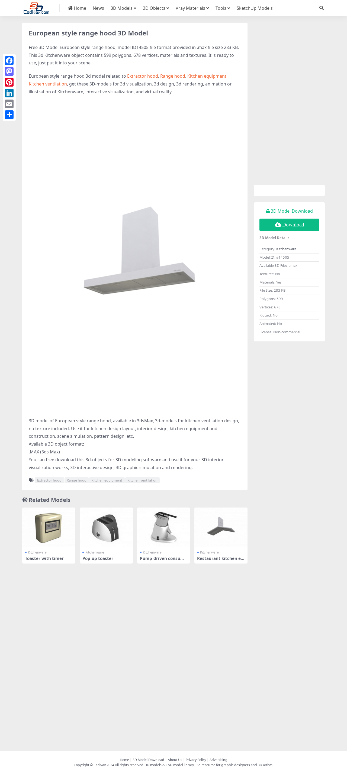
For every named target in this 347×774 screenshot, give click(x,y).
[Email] (9, 103)
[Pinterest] (9, 82)
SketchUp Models (255, 8)
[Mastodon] (9, 71)
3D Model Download (148, 759)
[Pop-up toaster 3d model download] (106, 527)
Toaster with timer (44, 558)
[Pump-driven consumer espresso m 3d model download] (163, 527)
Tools (221, 8)
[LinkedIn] (9, 93)
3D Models (122, 8)
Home (79, 8)
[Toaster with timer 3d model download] (48, 527)
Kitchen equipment (206, 76)
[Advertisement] (135, 139)
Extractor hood (142, 76)
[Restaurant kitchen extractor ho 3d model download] (221, 527)
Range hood (172, 76)
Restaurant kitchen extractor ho (220, 561)
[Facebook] (9, 60)
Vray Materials (190, 8)
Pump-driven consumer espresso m (163, 561)
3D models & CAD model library (169, 765)
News (98, 8)
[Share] (9, 114)
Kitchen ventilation (48, 84)
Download (293, 225)
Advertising (218, 759)
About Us (175, 759)
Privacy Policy (196, 759)
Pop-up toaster (97, 558)
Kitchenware (37, 552)
